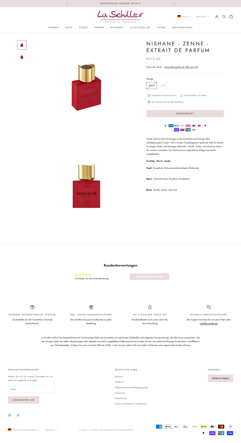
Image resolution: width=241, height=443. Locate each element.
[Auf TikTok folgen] (18, 415)
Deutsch (202, 16)
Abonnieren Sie (24, 400)
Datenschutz (120, 398)
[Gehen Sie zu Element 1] (21, 44)
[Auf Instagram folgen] (9, 415)
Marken (54, 27)
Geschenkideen (182, 27)
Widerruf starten (220, 378)
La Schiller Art (140, 27)
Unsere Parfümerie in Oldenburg (130, 403)
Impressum (120, 392)
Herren (99, 27)
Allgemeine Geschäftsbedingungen (132, 387)
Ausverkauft (185, 113)
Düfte (69, 27)
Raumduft (117, 27)
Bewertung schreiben (149, 276)
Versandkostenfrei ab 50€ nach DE (181, 67)
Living (161, 27)
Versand (119, 376)
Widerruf (119, 382)
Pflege (83, 27)
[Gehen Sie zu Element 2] (21, 56)
